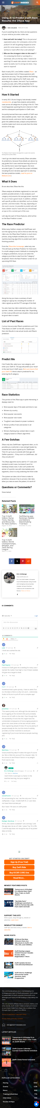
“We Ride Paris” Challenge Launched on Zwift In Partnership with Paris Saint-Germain (24, 904)
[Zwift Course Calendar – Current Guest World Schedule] (6, 1051)
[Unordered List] (15, 628)
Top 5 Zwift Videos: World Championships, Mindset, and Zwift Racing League (9, 545)
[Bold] (4, 628)
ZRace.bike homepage (16, 246)
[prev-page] (5, 910)
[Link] (21, 628)
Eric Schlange (12, 28)
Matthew (15, 773)
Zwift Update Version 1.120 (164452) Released (23, 964)
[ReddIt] (28, 561)
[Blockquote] (17, 628)
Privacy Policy (6, 1018)
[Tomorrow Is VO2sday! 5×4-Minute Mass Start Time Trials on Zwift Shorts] (8, 891)
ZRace (31, 72)
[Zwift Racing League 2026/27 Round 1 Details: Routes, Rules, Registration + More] (8, 953)
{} (23, 628)
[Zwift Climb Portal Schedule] (6, 1062)
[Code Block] (19, 628)
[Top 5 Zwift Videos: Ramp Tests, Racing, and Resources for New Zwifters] (9, 508)
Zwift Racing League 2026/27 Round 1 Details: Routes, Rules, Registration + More (24, 954)
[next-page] (8, 910)
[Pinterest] (23, 561)
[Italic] (6, 628)
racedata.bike (6, 102)
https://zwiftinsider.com (22, 576)
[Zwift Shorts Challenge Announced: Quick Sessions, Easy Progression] (8, 975)
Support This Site (12, 915)
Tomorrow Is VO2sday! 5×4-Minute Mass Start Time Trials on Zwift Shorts (23, 892)
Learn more (14, 920)
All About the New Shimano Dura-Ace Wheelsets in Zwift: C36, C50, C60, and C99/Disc (24, 942)
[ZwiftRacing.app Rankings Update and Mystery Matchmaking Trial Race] (26, 508)
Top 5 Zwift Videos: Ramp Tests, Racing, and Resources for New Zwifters (9, 520)
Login (36, 616)
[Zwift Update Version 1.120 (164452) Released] (8, 965)
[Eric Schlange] (4, 28)
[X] (17, 561)
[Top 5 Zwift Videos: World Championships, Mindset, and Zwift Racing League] (9, 532)
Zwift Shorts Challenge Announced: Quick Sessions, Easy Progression (23, 975)
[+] (26, 628)
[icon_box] (14, 1025)
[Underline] (8, 628)
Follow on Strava (25, 590)
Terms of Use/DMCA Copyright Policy (14, 1014)
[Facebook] (11, 561)
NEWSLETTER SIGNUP (13, 925)
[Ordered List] (12, 628)
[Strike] (10, 628)
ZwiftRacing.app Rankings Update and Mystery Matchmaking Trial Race (26, 520)
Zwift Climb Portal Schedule (23, 1060)
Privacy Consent (17, 1018)
